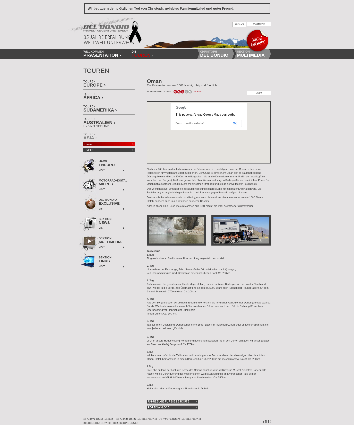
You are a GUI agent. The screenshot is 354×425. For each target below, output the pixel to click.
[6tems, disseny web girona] (267, 421)
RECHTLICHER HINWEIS (97, 423)
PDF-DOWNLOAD (158, 407)
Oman (88, 144)
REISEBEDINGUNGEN (125, 423)
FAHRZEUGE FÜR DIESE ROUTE (168, 401)
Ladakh (88, 150)
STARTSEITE (259, 24)
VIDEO (259, 93)
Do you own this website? (190, 123)
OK (235, 123)
